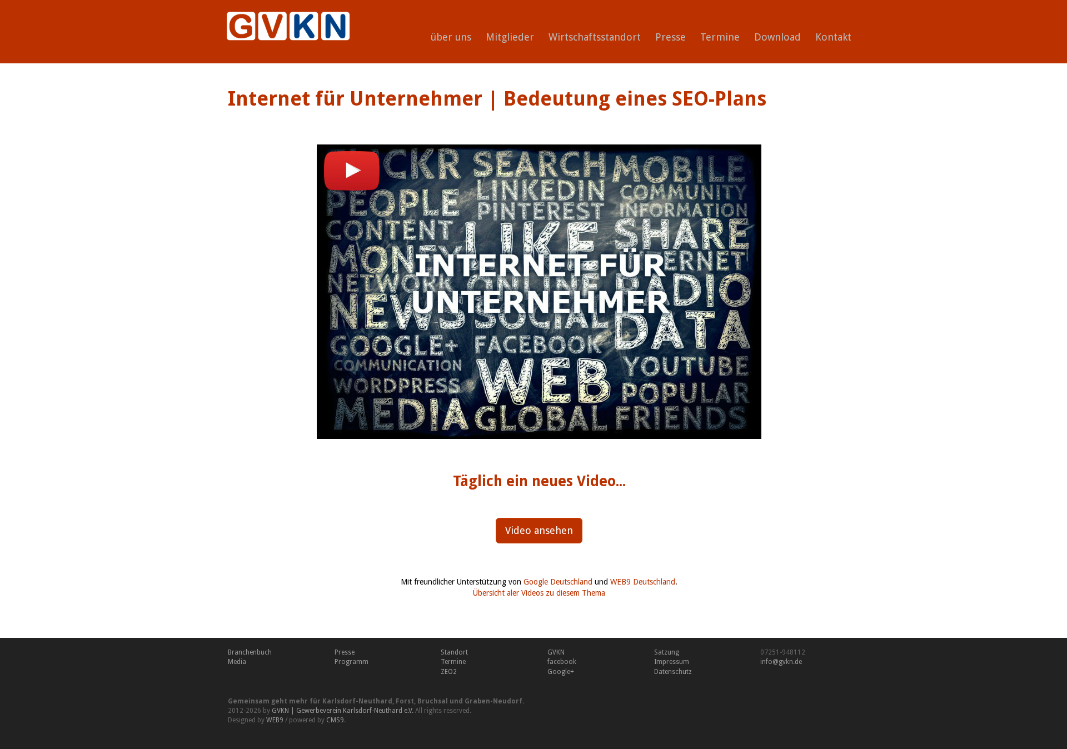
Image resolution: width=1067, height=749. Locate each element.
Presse (670, 37)
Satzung (666, 652)
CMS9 (335, 720)
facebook (561, 662)
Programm (351, 662)
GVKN (556, 652)
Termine (720, 37)
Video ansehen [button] (539, 530)
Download (777, 37)
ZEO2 (449, 672)
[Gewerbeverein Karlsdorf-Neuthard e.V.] (284, 14)
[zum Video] (539, 291)
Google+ (560, 672)
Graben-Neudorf (493, 701)
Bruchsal (432, 701)
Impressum (671, 662)
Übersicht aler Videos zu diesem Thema (539, 592)
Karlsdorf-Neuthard (357, 701)
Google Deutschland (557, 581)
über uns (451, 37)
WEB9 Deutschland (642, 581)
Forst (405, 701)
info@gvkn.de (781, 662)
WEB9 (274, 720)
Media (237, 662)
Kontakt (833, 37)
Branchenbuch (250, 652)
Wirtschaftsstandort (595, 37)
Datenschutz (673, 672)
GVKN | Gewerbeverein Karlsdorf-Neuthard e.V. (342, 711)
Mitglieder (510, 37)
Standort (454, 652)
